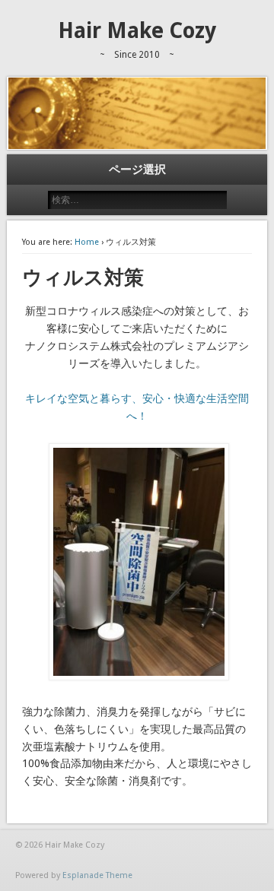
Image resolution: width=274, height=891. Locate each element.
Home (87, 242)
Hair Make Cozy (137, 30)
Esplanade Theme (97, 875)
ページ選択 (137, 169)
